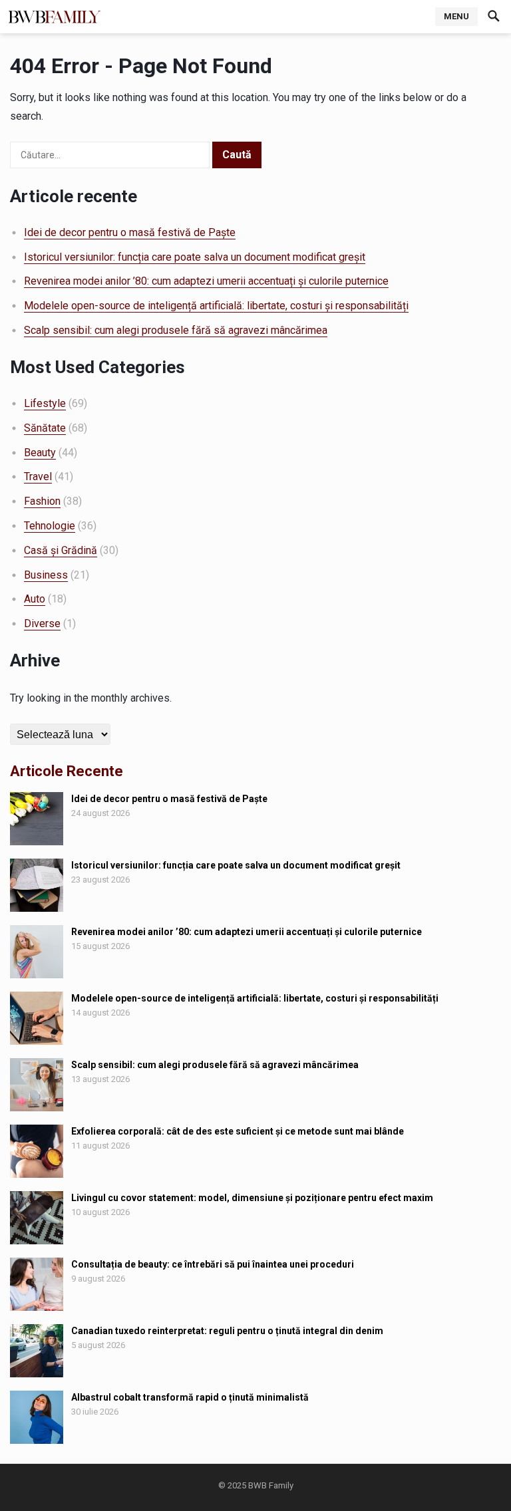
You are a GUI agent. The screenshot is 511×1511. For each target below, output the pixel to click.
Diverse (42, 623)
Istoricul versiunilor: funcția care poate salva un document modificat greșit (194, 257)
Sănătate (45, 428)
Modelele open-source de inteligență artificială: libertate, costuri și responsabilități (216, 305)
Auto (34, 599)
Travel (38, 476)
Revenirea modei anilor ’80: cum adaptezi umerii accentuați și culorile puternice (206, 281)
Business (46, 575)
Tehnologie (49, 525)
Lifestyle (45, 403)
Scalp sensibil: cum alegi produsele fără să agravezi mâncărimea (175, 330)
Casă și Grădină (60, 550)
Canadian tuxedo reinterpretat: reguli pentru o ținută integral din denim (227, 1330)
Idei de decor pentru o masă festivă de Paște (130, 232)
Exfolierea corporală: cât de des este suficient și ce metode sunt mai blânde (237, 1131)
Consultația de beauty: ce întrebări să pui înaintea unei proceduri (212, 1264)
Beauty (40, 452)
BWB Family (270, 1485)
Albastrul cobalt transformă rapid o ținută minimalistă (190, 1397)
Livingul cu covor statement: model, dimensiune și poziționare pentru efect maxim (252, 1197)
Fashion (42, 501)
